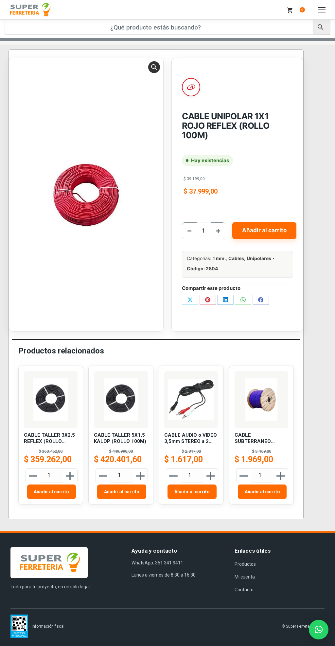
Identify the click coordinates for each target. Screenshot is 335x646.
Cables (236, 258)
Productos (245, 564)
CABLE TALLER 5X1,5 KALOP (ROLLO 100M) (120, 438)
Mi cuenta (245, 577)
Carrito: (302, 9)
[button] (154, 67)
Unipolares (259, 258)
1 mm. (219, 258)
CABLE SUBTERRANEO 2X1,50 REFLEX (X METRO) (256, 438)
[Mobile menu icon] (321, 9)
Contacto (244, 589)
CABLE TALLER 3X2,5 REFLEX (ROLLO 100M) (49, 438)
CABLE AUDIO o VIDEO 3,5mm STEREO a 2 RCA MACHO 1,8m (190, 438)
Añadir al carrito (264, 230)
